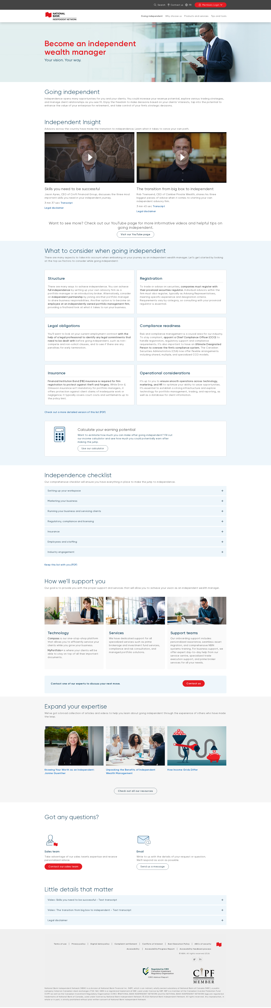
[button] (89, 157)
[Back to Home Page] (61, 16)
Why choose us (173, 16)
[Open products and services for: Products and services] (196, 19)
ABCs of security (203, 944)
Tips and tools (218, 16)
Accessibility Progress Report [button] (160, 949)
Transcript (67, 202)
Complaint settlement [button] (125, 944)
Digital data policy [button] (99, 944)
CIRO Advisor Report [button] (158, 977)
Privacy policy (78, 944)
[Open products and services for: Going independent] (152, 19)
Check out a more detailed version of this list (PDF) (75, 412)
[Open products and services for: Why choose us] (173, 19)
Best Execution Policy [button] (179, 944)
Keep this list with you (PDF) (61, 564)
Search (161, 5)
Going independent (152, 16)
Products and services (196, 16)
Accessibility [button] (133, 949)
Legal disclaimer (54, 207)
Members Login (210, 5)
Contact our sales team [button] (63, 866)
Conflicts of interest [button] (152, 944)
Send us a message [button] (153, 866)
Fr (190, 5)
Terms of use (60, 944)
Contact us (177, 5)
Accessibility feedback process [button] (195, 949)
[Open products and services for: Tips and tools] (219, 19)
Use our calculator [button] (93, 448)
